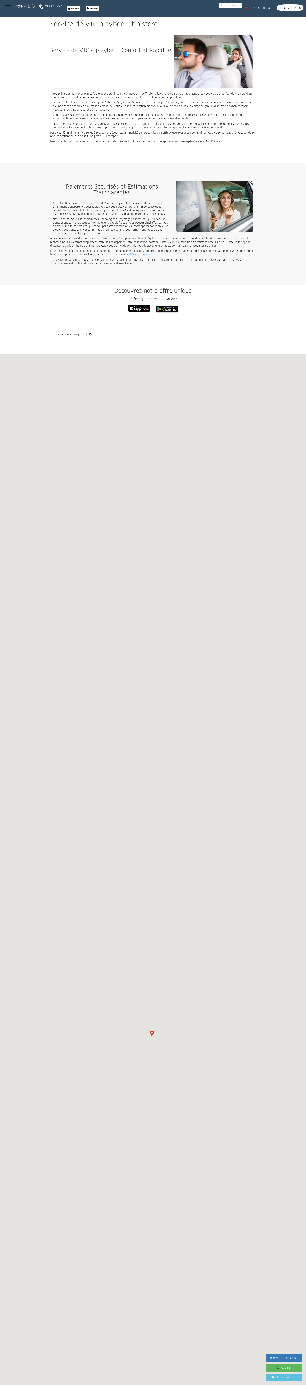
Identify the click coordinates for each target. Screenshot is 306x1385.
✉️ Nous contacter (284, 1377)
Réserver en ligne (141, 254)
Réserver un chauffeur (284, 1358)
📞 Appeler (284, 1367)
